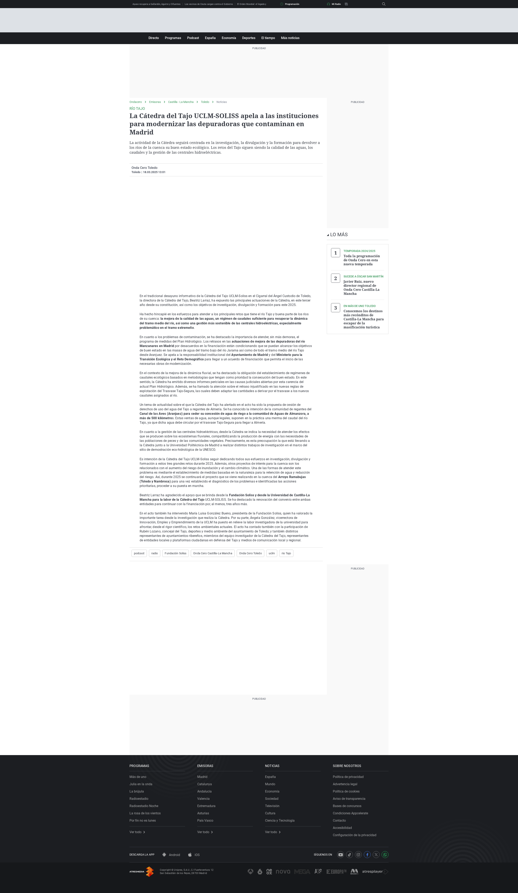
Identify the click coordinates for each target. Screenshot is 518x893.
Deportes (248, 38)
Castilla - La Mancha (181, 102)
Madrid (202, 777)
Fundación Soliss (175, 553)
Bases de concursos (347, 806)
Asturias (203, 813)
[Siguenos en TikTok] (349, 854)
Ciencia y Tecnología (280, 820)
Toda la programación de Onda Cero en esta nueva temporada (362, 260)
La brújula (137, 791)
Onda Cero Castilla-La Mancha (212, 553)
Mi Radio (336, 4)
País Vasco (205, 820)
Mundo (270, 784)
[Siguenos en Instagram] (358, 854)
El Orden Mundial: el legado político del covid (259, 4)
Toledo (205, 102)
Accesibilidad (342, 828)
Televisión (272, 806)
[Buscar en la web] (383, 4)
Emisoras (155, 102)
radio (154, 553)
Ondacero (136, 102)
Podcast (193, 38)
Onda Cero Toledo (250, 553)
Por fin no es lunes (143, 820)
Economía (229, 38)
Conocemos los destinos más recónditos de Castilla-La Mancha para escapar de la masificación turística (364, 319)
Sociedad (271, 799)
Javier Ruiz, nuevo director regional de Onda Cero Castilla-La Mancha (362, 287)
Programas (173, 38)
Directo (154, 38)
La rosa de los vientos (145, 813)
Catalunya (204, 784)
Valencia (203, 799)
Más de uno (138, 777)
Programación (292, 4)
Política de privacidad (348, 777)
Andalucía (204, 791)
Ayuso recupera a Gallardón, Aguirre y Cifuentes (156, 4)
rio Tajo (286, 553)
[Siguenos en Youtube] (340, 854)
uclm (272, 553)
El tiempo (268, 38)
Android (174, 855)
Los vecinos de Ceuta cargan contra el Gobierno (209, 4)
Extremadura (206, 806)
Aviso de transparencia (349, 799)
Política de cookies (346, 791)
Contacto (339, 820)
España (210, 38)
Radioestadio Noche (144, 806)
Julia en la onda (141, 784)
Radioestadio (139, 799)
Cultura (270, 813)
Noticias (222, 102)
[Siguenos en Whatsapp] (385, 854)
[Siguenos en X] (376, 854)
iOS (197, 855)
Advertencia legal (345, 784)
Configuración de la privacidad (354, 835)
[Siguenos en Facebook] (367, 854)
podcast (139, 553)
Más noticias (290, 38)
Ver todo (135, 832)
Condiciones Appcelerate (350, 813)
